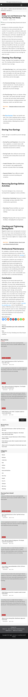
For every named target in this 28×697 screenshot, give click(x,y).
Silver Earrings (9, 115)
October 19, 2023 (12, 19)
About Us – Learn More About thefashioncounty (13, 628)
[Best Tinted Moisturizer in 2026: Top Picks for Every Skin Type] (14, 351)
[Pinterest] (13, 319)
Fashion (3, 465)
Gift (3, 473)
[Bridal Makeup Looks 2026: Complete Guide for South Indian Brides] (14, 401)
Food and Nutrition (6, 470)
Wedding (4, 488)
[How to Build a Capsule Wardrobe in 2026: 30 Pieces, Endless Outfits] (14, 556)
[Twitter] (5, 319)
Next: (14, 332)
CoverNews (20, 635)
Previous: (13, 326)
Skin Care (8, 357)
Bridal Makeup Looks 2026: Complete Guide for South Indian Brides (14, 442)
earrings (22, 255)
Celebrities (4, 460)
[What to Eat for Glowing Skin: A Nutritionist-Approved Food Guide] (14, 608)
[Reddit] (8, 319)
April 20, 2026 (11, 364)
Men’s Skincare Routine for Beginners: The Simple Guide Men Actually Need (13, 433)
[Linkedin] (11, 319)
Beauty (3, 357)
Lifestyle (4, 483)
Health (3, 478)
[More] (23, 319)
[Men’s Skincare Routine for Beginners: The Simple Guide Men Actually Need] (14, 376)
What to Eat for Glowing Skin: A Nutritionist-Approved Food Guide (14, 446)
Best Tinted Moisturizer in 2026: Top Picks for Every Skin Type (13, 429)
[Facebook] (3, 319)
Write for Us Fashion (17, 630)
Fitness (3, 467)
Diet (3, 462)
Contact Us (13, 627)
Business (4, 457)
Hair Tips (4, 475)
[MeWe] (16, 319)
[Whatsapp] (21, 319)
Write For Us (9, 630)
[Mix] (18, 319)
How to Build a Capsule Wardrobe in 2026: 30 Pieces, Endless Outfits (14, 437)
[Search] (26, 5)
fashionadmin (5, 19)
